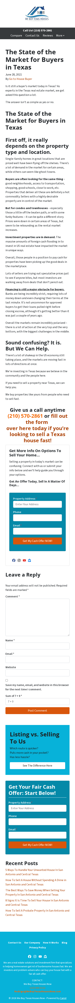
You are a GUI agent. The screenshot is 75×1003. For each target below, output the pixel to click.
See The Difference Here (37, 766)
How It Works (51, 942)
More (59, 36)
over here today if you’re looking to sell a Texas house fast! (37, 434)
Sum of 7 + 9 (13, 696)
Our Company (32, 942)
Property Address (25, 499)
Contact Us (32, 36)
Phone (17, 512)
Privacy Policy (37, 947)
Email (17, 526)
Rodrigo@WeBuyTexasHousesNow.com (37, 991)
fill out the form (47, 418)
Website (10, 667)
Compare (16, 36)
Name (10, 640)
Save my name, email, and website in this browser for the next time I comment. (37, 687)
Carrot (63, 998)
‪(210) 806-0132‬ (37, 988)
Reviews (48, 36)
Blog (64, 942)
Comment (12, 596)
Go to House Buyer (20, 79)
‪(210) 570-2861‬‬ (25, 415)
